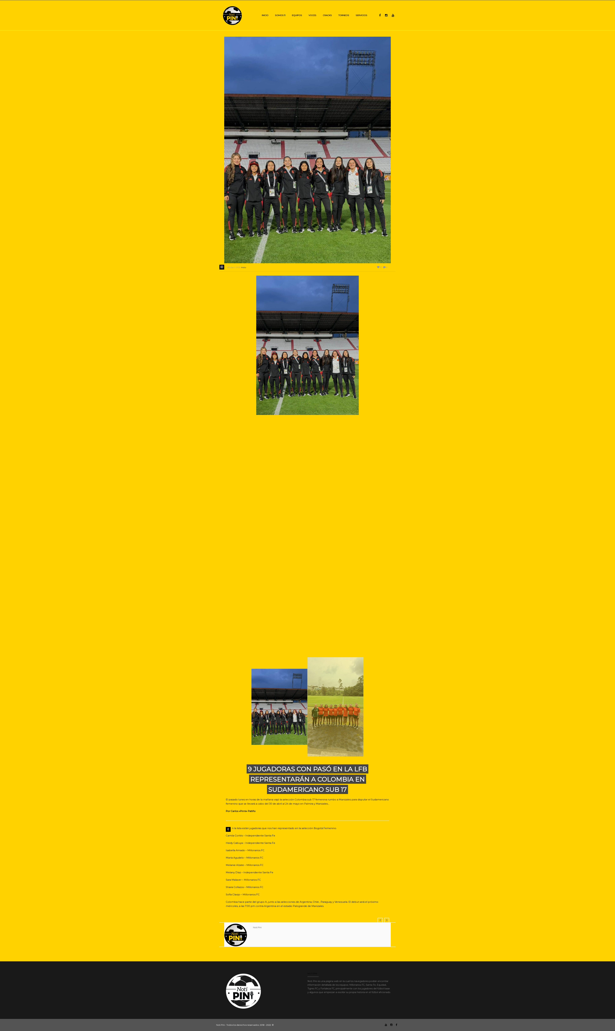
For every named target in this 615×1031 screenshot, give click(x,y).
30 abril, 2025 (233, 267)
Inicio (265, 15)
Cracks (327, 15)
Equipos (297, 15)
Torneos (343, 15)
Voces (312, 15)
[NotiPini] (232, 15)
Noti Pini (257, 927)
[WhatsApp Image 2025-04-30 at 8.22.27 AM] (308, 345)
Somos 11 (280, 15)
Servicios (361, 15)
